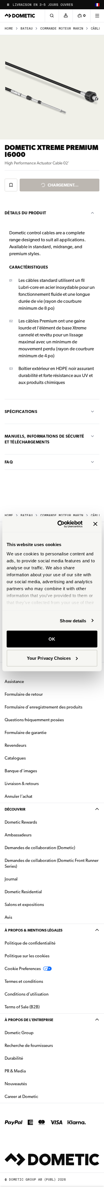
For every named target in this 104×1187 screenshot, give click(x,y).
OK (52, 639)
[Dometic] (20, 16)
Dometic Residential (41, 891)
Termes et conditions (24, 981)
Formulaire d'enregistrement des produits (43, 707)
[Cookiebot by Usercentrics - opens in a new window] (61, 524)
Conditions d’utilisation (27, 994)
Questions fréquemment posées (34, 719)
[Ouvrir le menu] (97, 15)
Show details (73, 620)
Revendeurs (15, 745)
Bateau (27, 28)
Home (9, 28)
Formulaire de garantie (26, 732)
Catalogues (33, 758)
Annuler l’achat (18, 796)
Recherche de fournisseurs (29, 1045)
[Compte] (66, 15)
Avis (8, 917)
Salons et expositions (24, 904)
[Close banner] (95, 524)
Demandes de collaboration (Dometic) (40, 847)
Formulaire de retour (24, 694)
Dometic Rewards (21, 822)
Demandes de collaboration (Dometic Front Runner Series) (52, 863)
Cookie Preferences (23, 968)
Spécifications (21, 411)
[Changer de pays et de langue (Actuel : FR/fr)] (97, 4)
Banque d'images (39, 770)
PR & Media (33, 1071)
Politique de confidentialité (30, 943)
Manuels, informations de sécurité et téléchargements (44, 439)
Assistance (14, 681)
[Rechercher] (52, 15)
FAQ (9, 462)
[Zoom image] (52, 87)
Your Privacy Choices (49, 657)
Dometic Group (37, 1032)
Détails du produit (25, 213)
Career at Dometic (40, 1096)
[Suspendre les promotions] (8, 4)
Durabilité (14, 1058)
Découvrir (15, 809)
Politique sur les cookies (27, 955)
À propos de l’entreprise (29, 1020)
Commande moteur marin (61, 28)
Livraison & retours (22, 783)
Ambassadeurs (18, 835)
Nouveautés (34, 1083)
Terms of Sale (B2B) (22, 1007)
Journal (11, 879)
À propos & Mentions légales (33, 930)
